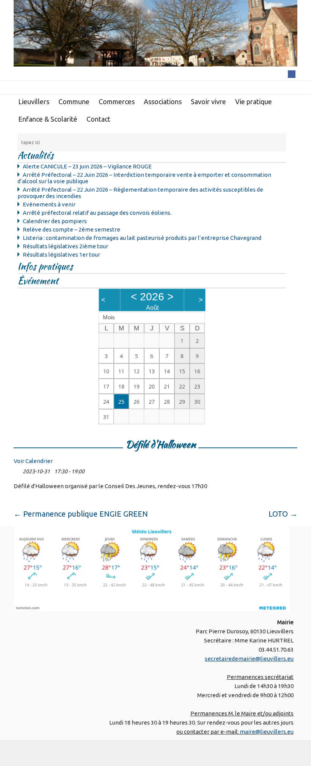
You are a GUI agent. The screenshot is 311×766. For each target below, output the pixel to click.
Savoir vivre (208, 101)
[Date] (18, 469)
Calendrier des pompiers (55, 221)
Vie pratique (253, 101)
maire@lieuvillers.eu (267, 731)
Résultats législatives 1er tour (61, 254)
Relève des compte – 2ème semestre (71, 229)
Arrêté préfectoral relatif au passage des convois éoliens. (97, 212)
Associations (163, 101)
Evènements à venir (49, 204)
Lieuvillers (33, 101)
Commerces (117, 101)
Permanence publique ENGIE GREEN (81, 513)
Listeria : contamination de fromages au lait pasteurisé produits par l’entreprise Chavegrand (142, 238)
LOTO (283, 513)
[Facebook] (291, 73)
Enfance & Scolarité (47, 119)
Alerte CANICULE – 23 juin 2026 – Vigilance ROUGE (87, 166)
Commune (74, 101)
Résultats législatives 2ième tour (65, 246)
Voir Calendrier (33, 461)
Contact (98, 119)
